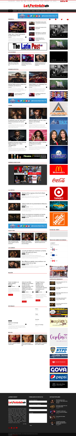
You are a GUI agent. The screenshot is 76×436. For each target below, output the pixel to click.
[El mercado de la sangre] (52, 417)
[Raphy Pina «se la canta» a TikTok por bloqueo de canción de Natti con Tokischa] (38, 135)
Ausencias (37, 319)
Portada (10, 10)
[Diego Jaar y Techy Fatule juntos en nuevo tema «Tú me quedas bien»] (17, 27)
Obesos (36, 308)
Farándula (15, 10)
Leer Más (24, 423)
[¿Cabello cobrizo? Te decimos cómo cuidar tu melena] (41, 338)
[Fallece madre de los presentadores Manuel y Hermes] (14, 207)
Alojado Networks (15, 434)
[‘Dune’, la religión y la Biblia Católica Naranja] (14, 278)
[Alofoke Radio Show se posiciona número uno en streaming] (32, 39)
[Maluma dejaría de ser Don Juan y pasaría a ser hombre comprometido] (38, 113)
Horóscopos (49, 10)
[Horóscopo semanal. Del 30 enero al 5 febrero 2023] (52, 299)
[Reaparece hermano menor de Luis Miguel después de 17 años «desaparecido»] (17, 135)
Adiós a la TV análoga (39, 324)
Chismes (33, 10)
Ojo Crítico (38, 10)
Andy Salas (10, 87)
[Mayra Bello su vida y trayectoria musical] (34, 179)
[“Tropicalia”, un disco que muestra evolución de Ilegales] (52, 412)
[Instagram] (63, 2)
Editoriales (10, 320)
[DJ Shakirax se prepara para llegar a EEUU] (32, 94)
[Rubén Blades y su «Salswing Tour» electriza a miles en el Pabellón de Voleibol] (32, 34)
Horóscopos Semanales (56, 279)
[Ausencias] (31, 321)
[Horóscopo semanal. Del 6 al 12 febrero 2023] (52, 294)
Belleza (10, 341)
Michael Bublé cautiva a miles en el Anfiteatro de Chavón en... (17, 85)
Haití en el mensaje (13, 322)
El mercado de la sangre (60, 416)
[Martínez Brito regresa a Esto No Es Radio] (32, 28)
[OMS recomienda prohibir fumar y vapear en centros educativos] (14, 236)
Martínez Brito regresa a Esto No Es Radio (33, 193)
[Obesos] (31, 310)
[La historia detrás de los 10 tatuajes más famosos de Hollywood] (41, 58)
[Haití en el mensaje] (17, 314)
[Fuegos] (31, 315)
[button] (66, 10)
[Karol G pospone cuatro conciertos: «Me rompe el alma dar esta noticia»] (52, 401)
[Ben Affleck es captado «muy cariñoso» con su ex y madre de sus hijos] (14, 264)
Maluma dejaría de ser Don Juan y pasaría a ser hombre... (37, 121)
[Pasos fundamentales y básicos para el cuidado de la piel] (28, 338)
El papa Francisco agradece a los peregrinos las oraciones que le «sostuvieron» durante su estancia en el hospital (41, 286)
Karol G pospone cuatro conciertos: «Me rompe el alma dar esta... (61, 401)
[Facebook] (61, 2)
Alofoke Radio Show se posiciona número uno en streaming (40, 39)
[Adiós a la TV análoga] (31, 326)
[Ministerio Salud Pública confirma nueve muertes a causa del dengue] (28, 236)
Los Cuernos (54, 10)
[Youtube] (67, 1)
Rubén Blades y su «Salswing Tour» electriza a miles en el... (38, 85)
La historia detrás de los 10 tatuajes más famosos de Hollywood (40, 64)
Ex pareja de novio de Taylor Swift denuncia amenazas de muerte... (17, 121)
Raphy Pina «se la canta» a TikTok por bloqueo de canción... (37, 143)
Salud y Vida (43, 10)
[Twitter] (65, 2)
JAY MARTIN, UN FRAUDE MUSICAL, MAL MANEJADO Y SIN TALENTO (61, 423)
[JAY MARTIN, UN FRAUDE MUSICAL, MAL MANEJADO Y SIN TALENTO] (52, 423)
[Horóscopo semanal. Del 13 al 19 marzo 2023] (52, 283)
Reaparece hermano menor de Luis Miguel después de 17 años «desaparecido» (17, 144)
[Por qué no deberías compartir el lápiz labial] (14, 338)
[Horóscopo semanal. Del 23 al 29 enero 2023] (52, 304)
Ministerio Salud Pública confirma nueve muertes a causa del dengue (27, 242)
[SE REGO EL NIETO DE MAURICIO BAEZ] (34, 170)
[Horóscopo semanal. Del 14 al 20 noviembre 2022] (52, 407)
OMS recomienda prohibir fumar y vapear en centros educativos (13, 242)
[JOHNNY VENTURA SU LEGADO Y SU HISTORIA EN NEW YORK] (20, 170)
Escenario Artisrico (27, 10)
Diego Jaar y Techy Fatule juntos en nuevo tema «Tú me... (16, 35)
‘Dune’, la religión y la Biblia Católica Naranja (13, 283)
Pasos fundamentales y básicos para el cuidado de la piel (27, 344)
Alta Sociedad (20, 10)
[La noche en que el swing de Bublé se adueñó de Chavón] (11, 94)
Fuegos (36, 314)
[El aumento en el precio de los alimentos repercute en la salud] (41, 236)
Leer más (10, 294)
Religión (10, 286)
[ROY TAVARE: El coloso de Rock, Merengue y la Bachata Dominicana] (20, 179)
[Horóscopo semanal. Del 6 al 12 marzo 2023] (52, 288)
